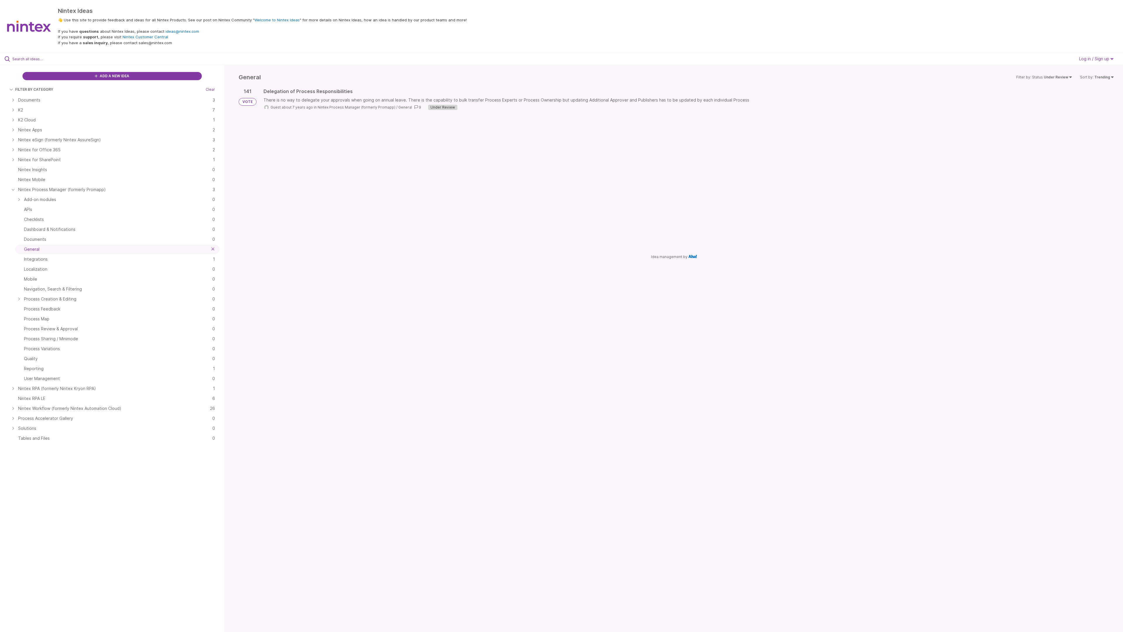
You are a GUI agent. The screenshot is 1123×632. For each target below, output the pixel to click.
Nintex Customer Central (145, 37)
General (405, 107)
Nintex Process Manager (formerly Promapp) (356, 107)
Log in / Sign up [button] (1094, 58)
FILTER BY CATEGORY (34, 89)
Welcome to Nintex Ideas (277, 20)
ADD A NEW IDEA (114, 76)
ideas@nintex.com (182, 31)
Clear (210, 89)
